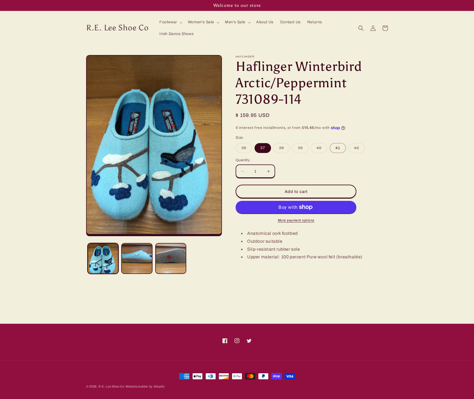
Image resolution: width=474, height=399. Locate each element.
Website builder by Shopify (145, 386)
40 (322, 149)
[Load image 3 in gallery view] (170, 258)
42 (359, 149)
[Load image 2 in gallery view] (136, 258)
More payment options (296, 220)
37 (262, 148)
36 (246, 149)
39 (303, 149)
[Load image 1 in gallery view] (103, 258)
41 (337, 148)
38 (284, 149)
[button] (170, 22)
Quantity (243, 160)
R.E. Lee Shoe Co (111, 386)
